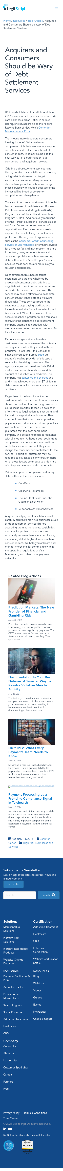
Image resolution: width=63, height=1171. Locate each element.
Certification (42, 921)
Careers (7, 1074)
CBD (36, 941)
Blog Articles (35, 20)
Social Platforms (12, 1012)
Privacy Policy (11, 1113)
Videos (37, 990)
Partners (8, 1081)
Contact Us (9, 1046)
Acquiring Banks (13, 987)
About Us (8, 1053)
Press (6, 1088)
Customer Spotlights (15, 1067)
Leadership (10, 1060)
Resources (19, 20)
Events (37, 1004)
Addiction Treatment (45, 927)
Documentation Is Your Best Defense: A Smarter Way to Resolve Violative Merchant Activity (30, 683)
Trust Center (10, 1118)
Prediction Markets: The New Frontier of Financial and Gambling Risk (31, 611)
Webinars (39, 983)
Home (7, 20)
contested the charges (35, 377)
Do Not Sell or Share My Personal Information (27, 1135)
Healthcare (39, 934)
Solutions (10, 921)
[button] (49, 895)
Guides (37, 997)
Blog (36, 976)
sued (41, 354)
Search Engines (12, 1005)
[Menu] (56, 9)
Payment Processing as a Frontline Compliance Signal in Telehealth (30, 798)
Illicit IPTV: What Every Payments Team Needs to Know (28, 752)
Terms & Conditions (35, 1113)
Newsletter (39, 1011)
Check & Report (42, 1018)
